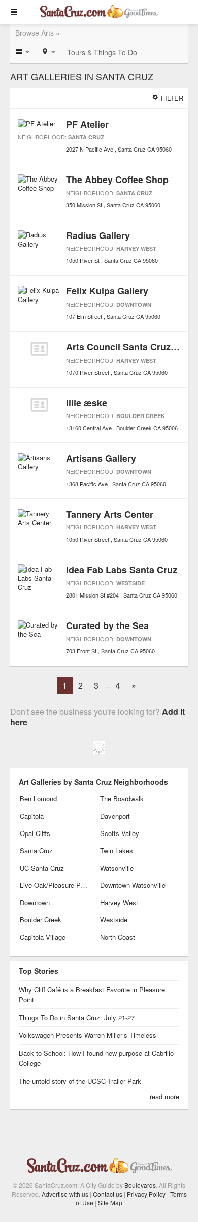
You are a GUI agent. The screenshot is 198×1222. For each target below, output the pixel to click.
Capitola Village (42, 937)
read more (164, 1096)
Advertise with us (65, 1193)
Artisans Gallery (101, 458)
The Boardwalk (122, 798)
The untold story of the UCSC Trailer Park (80, 1081)
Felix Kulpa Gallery (107, 290)
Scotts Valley (119, 833)
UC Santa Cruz (42, 868)
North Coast (117, 937)
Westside (130, 583)
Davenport (115, 816)
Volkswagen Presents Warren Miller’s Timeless (87, 1035)
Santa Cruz (86, 137)
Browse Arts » (37, 32)
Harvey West (136, 248)
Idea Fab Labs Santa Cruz (121, 569)
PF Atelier (87, 124)
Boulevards (140, 1185)
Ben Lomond (38, 798)
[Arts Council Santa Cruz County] (39, 349)
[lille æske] (39, 405)
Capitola (32, 816)
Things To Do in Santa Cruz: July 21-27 (77, 1017)
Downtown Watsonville (133, 885)
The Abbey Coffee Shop (117, 179)
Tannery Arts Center (109, 514)
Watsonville (117, 868)
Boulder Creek (140, 416)
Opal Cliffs (35, 833)
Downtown (133, 304)
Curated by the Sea (107, 625)
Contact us (107, 1193)
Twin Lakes (116, 850)
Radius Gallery (98, 235)
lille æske (86, 402)
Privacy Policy (146, 1193)
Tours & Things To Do (102, 52)
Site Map (110, 1202)
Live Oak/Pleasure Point (54, 885)
